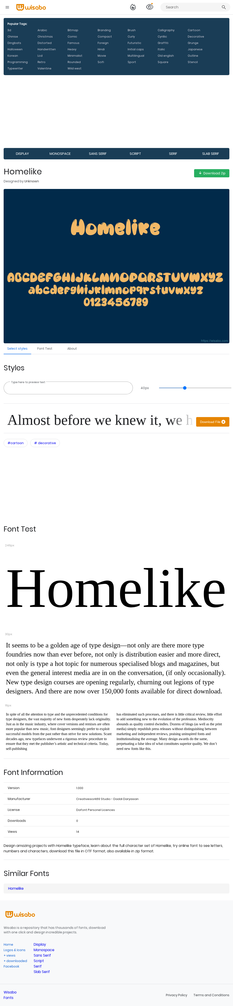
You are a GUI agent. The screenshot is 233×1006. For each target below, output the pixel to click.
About (72, 348)
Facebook (11, 966)
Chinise (13, 36)
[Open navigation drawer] (7, 7)
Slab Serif (210, 153)
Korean (13, 56)
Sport (132, 62)
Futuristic (134, 43)
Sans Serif (97, 153)
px (145, 388)
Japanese (195, 49)
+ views (9, 955)
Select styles (17, 348)
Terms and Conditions (211, 995)
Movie (102, 56)
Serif (173, 153)
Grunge (193, 43)
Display (22, 153)
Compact (105, 36)
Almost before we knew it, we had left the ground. (100, 420)
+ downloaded (15, 961)
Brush (132, 30)
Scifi (101, 62)
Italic (161, 49)
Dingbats (14, 43)
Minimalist (75, 56)
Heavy (72, 49)
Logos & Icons (14, 950)
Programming (18, 62)
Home (8, 944)
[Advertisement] (116, 111)
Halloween (15, 49)
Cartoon (194, 30)
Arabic (42, 30)
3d (9, 30)
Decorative (196, 36)
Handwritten (47, 49)
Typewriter (15, 68)
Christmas (45, 36)
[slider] (193, 387)
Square (163, 62)
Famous (73, 43)
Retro (42, 62)
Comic (72, 36)
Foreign (103, 43)
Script (135, 153)
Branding (104, 30)
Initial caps (136, 49)
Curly (131, 36)
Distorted (45, 43)
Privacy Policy (177, 995)
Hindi (101, 49)
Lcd (40, 56)
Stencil (193, 62)
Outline (193, 56)
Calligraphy (166, 30)
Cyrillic (162, 36)
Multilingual (136, 56)
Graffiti (163, 43)
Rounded (74, 62)
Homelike (116, 588)
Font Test (44, 348)
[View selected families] (149, 7)
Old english (166, 56)
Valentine (44, 68)
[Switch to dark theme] (133, 7)
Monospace (60, 153)
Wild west (74, 68)
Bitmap (73, 30)
